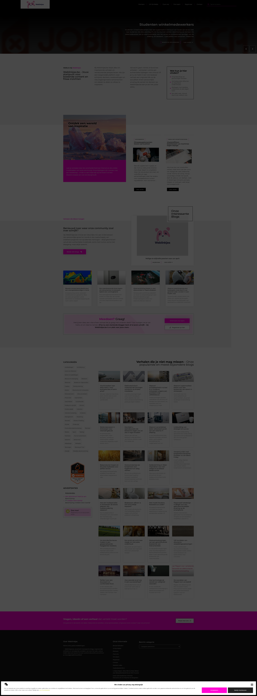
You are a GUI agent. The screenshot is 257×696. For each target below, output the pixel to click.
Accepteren (214, 690)
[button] (252, 685)
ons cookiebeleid (44, 690)
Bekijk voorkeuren (240, 690)
